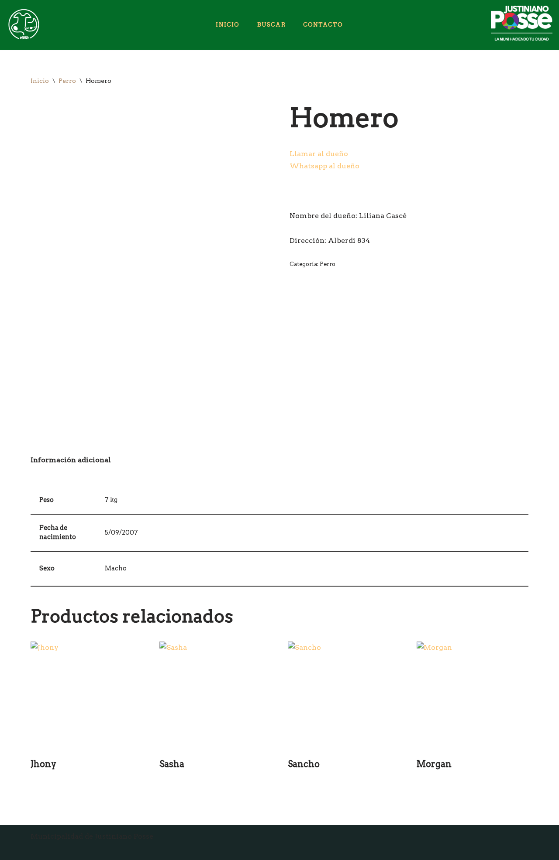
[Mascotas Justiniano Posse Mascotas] (23, 25)
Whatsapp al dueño (324, 166)
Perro (67, 80)
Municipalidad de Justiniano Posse (92, 836)
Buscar (271, 24)
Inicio (227, 24)
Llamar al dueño (319, 154)
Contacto (323, 24)
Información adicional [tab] (71, 460)
